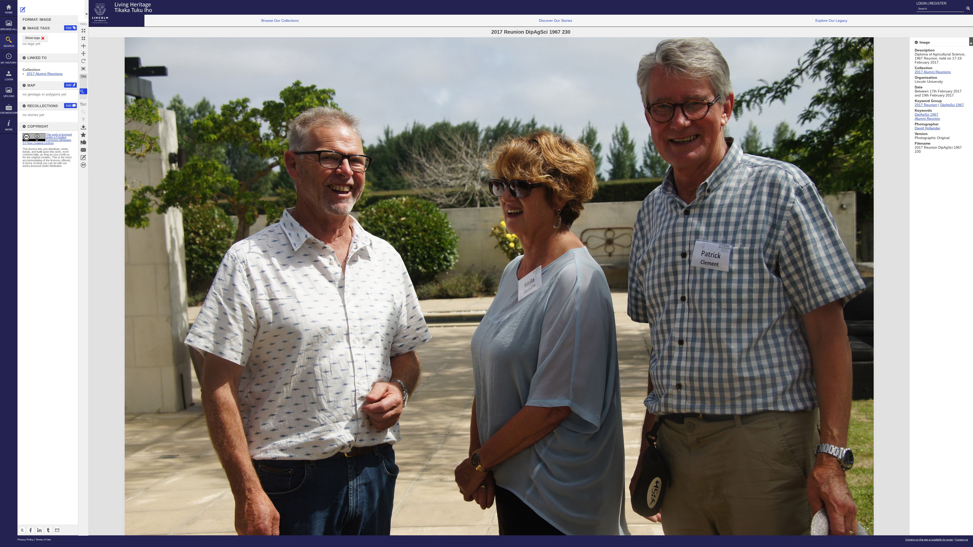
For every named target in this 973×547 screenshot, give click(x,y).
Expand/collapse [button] (971, 41)
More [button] (9, 129)
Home (9, 12)
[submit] (968, 8)
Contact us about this (83, 150)
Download (83, 127)
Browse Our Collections (280, 20)
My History (9, 62)
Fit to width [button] (83, 46)
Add (68, 28)
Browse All (9, 29)
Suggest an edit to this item (23, 9)
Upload (9, 96)
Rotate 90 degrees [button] (83, 61)
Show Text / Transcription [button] (83, 104)
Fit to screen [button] (83, 38)
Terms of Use (43, 539)
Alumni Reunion (927, 118)
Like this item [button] (83, 142)
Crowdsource (8, 112)
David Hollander (927, 128)
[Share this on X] (22, 527)
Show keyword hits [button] (83, 112)
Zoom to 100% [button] (83, 68)
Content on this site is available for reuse (929, 539)
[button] (83, 91)
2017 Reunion (926, 105)
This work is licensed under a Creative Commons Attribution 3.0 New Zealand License (47, 139)
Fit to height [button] (83, 53)
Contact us (961, 539)
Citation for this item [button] (83, 165)
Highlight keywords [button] (83, 119)
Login (9, 79)
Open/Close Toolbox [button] (86, 9)
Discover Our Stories (555, 20)
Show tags (32, 38)
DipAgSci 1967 (952, 105)
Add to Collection (83, 135)
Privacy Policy (25, 539)
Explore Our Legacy (831, 20)
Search (9, 46)
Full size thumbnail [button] (83, 30)
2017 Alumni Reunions (45, 74)
